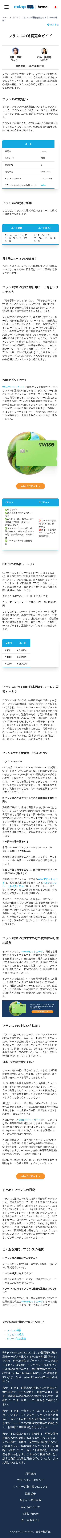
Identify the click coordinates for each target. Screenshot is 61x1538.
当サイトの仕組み (30, 1500)
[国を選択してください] (55, 7)
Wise (43, 185)
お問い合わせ (30, 1513)
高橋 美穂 (15, 57)
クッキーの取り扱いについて (30, 1486)
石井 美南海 (44, 57)
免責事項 (54, 24)
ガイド (15, 17)
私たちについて (30, 1507)
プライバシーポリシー (30, 1480)
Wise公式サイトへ (30, 486)
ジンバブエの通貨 (16, 1338)
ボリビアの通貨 (15, 1334)
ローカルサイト (30, 1520)
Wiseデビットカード (13, 386)
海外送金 (30, 1493)
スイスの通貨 (14, 1330)
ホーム (5, 17)
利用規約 (30, 1473)
